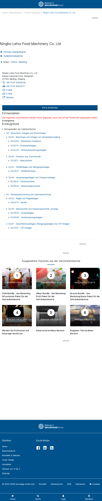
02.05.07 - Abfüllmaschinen (23, 171)
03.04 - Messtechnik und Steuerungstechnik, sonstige (33, 209)
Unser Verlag (8, 460)
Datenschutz (57, 484)
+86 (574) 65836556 (16, 82)
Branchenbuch (16, 12)
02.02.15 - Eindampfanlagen (23, 145)
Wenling (23, 62)
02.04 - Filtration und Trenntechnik (24, 156)
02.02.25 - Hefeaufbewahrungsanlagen (29, 150)
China (14, 62)
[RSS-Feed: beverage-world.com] (51, 448)
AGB (69, 484)
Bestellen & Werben (11, 455)
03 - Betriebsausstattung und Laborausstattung (28, 194)
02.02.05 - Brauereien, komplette (26, 141)
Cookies (96, 484)
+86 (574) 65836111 (15, 86)
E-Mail (9, 90)
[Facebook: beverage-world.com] (37, 448)
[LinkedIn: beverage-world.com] (44, 448)
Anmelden (6, 464)
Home (5, 12)
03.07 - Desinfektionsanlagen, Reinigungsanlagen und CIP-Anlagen (39, 224)
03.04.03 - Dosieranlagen (22, 213)
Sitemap (6, 473)
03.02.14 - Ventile (19, 202)
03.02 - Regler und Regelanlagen (23, 198)
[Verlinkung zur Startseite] (51, 4)
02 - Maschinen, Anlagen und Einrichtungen (26, 133)
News (4, 446)
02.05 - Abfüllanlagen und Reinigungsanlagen (29, 167)
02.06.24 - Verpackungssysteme (25, 186)
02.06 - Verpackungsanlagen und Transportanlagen (31, 177)
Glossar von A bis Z (11, 469)
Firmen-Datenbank (32, 12)
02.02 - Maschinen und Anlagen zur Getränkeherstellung (34, 137)
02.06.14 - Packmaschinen (23, 181)
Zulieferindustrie (13, 55)
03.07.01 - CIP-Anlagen (21, 228)
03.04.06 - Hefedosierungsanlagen (27, 217)
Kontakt (42, 484)
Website (10, 97)
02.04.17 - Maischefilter (21, 160)
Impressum (80, 484)
